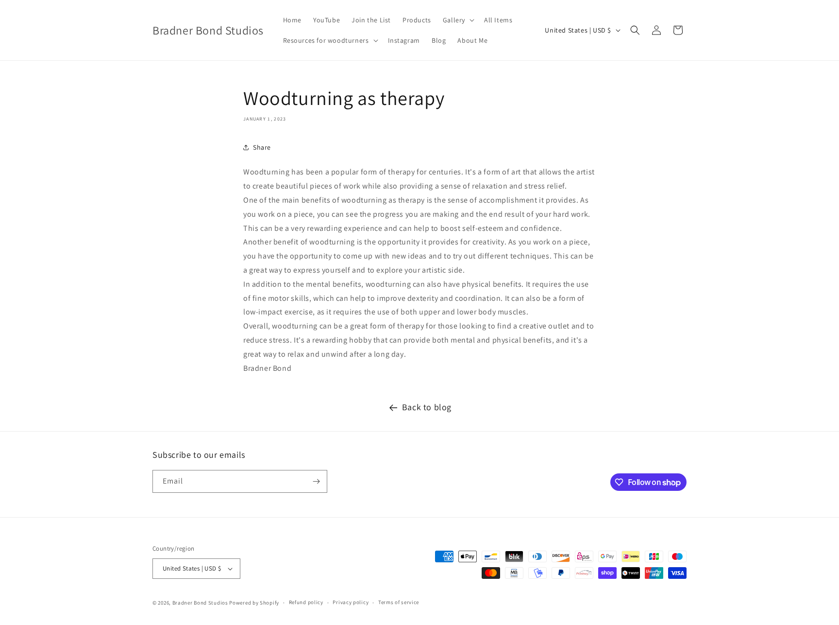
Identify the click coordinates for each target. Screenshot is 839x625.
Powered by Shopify (254, 602)
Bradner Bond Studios (200, 602)
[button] (457, 20)
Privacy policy (351, 602)
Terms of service (398, 602)
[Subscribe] (316, 481)
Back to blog (427, 407)
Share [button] (262, 147)
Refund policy (306, 602)
